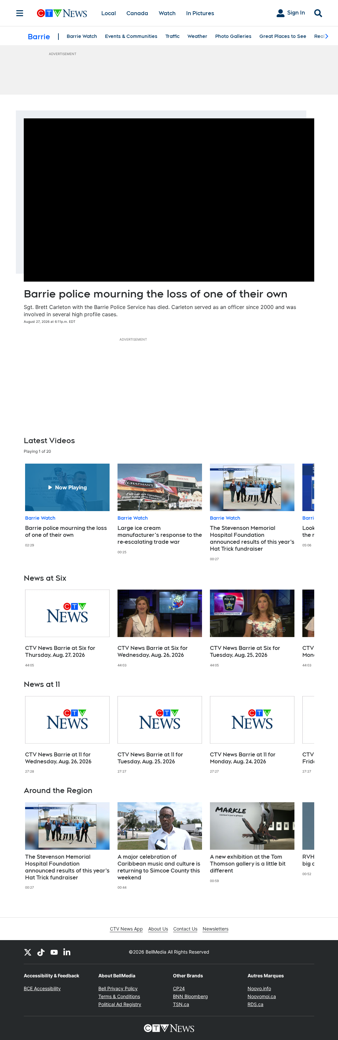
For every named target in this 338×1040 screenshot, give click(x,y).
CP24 (179, 988)
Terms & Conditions (119, 996)
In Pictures (200, 13)
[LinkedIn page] (67, 952)
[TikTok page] (41, 952)
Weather (197, 36)
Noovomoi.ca (262, 996)
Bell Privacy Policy (118, 988)
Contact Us (185, 929)
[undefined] (67, 505)
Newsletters (215, 929)
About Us (158, 929)
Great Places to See (282, 36)
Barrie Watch (82, 36)
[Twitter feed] (28, 952)
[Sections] (19, 13)
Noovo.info (259, 988)
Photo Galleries (233, 36)
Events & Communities (131, 36)
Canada (137, 13)
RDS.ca (255, 1004)
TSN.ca (181, 1004)
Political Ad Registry (119, 1004)
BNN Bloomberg (190, 996)
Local (108, 13)
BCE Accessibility (42, 988)
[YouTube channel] (54, 952)
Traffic (172, 36)
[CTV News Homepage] (62, 13)
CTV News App (126, 929)
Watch (167, 13)
